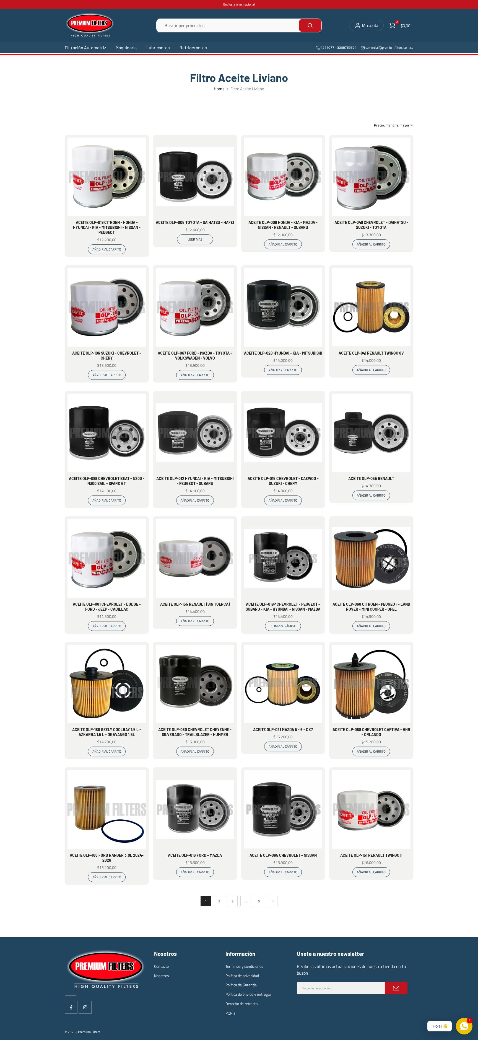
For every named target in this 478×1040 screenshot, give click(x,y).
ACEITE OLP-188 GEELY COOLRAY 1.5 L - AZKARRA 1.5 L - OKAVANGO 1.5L (106, 732)
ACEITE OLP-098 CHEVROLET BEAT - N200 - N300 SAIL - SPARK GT (106, 481)
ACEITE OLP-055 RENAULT (371, 478)
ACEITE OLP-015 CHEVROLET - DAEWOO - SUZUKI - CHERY (283, 481)
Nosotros (161, 976)
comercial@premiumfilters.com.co (389, 47)
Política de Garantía (241, 985)
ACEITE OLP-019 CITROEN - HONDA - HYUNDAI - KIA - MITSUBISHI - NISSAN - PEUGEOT (107, 227)
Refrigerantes (193, 47)
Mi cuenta (370, 25)
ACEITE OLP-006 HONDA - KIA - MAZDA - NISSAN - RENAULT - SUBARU (283, 225)
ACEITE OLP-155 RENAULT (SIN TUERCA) (195, 604)
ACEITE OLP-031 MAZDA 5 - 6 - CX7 (283, 729)
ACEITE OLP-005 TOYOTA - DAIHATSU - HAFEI (195, 222)
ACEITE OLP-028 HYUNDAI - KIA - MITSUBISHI (283, 353)
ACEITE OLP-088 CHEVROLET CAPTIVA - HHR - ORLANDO (371, 732)
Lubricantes (158, 47)
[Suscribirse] (396, 988)
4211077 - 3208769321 (338, 47)
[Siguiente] (272, 901)
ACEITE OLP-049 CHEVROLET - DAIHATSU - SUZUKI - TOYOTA (371, 225)
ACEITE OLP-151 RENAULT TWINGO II (371, 855)
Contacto (161, 966)
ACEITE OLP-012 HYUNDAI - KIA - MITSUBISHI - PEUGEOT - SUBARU (195, 481)
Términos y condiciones (244, 966)
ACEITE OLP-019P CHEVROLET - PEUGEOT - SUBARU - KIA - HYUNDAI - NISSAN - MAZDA (283, 606)
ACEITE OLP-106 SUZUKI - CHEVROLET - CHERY (106, 355)
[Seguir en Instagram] (85, 1007)
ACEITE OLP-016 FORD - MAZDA (195, 855)
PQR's (230, 1013)
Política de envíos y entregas (248, 994)
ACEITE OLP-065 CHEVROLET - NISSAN (283, 855)
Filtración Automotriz (85, 47)
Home (219, 89)
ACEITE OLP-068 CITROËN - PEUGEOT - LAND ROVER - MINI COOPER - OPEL (371, 606)
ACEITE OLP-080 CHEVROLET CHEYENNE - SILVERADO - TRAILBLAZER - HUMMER (195, 732)
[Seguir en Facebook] (71, 1007)
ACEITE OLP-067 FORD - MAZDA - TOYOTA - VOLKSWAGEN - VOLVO (195, 355)
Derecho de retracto (241, 1004)
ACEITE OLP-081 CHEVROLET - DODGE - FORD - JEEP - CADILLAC (107, 606)
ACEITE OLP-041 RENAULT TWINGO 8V (371, 353)
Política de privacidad (242, 976)
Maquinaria (126, 47)
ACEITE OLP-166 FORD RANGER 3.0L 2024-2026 (107, 858)
